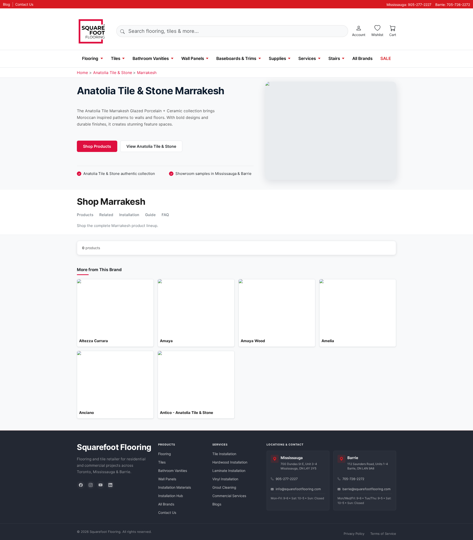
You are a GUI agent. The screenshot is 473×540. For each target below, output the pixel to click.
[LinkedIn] (110, 485)
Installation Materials (174, 487)
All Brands (362, 58)
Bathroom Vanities (151, 58)
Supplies (277, 58)
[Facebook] (81, 485)
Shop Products (97, 146)
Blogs (216, 504)
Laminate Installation (228, 470)
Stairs (334, 58)
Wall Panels (192, 58)
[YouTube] (100, 485)
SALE (385, 58)
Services (307, 58)
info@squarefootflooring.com (298, 489)
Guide (150, 214)
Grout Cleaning (224, 487)
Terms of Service (383, 534)
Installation (129, 214)
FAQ (165, 214)
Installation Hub (170, 496)
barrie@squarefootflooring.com (366, 489)
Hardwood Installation (229, 462)
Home (82, 72)
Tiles (115, 58)
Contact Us (24, 4)
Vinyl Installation (225, 479)
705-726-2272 (353, 479)
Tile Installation (224, 454)
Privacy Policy (354, 534)
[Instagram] (91, 485)
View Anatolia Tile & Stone (151, 146)
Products (85, 214)
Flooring (90, 58)
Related (106, 214)
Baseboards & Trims (236, 58)
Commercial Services (229, 496)
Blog (6, 4)
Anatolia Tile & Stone (112, 72)
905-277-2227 (287, 479)
